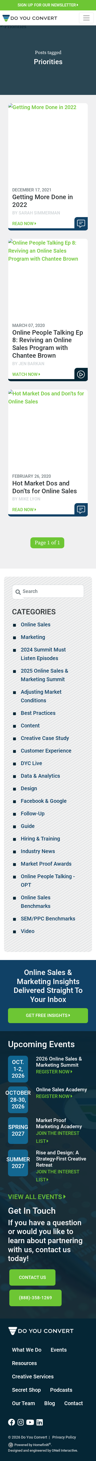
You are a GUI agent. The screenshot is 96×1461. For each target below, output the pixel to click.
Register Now (53, 1071)
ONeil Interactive (64, 1450)
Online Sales (35, 624)
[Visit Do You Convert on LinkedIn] (40, 1422)
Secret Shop (26, 1390)
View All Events (35, 1197)
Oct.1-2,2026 (18, 1069)
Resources (24, 1363)
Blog (49, 1403)
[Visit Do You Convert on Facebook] (13, 1422)
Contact (73, 1403)
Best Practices (38, 713)
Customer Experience (46, 750)
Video (27, 931)
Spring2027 (18, 1130)
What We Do (26, 1350)
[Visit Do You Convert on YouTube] (31, 1422)
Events (59, 1350)
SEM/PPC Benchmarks (48, 918)
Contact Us (32, 1277)
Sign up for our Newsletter (47, 5)
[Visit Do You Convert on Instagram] (22, 1422)
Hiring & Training (40, 838)
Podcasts (61, 1390)
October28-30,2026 (18, 1099)
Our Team (23, 1403)
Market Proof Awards (46, 864)
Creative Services (33, 1376)
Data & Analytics (40, 776)
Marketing (33, 637)
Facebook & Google (44, 801)
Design (29, 788)
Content (30, 725)
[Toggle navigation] (86, 18)
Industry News (38, 851)
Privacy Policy (64, 1437)
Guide (28, 826)
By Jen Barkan (28, 363)
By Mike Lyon (26, 499)
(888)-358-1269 (35, 1297)
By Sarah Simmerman (36, 212)
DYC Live (31, 763)
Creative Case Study (45, 738)
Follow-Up (33, 813)
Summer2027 (18, 1162)
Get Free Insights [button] (47, 1015)
